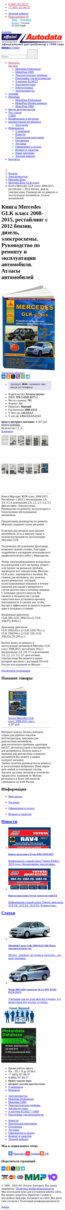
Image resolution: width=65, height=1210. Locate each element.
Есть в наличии (10, 424)
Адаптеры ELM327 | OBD (23, 1111)
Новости (20, 134)
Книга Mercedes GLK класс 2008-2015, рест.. (21, 720)
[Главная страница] (12, 170)
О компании (22, 131)
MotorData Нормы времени (31, 103)
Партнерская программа (29, 137)
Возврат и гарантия (19, 1136)
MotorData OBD (24, 72)
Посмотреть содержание (15, 670)
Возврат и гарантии (27, 149)
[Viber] (18, 377)
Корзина (15, 23)
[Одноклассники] (8, 377)
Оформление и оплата (28, 146)
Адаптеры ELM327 (26, 81)
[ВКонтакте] (3, 377)
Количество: (9, 428)
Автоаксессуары (18, 1108)
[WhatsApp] (23, 377)
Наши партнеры (24, 153)
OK (47, 1153)
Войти (14, 19)
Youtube (35, 1153)
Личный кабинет (18, 13)
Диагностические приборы (31, 75)
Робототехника (24, 87)
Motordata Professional (28, 68)
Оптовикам (22, 140)
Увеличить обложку (13, 372)
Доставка (20, 143)
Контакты (14, 1090)
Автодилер (21, 125)
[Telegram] (28, 377)
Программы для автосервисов (33, 78)
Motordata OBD (17, 1102)
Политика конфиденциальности (35, 1188)
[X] (13, 377)
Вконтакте (19, 1153)
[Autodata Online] (32, 40)
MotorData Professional (28, 100)
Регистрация (25, 19)
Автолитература (24, 90)
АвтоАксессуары (25, 84)
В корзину (7, 431)
